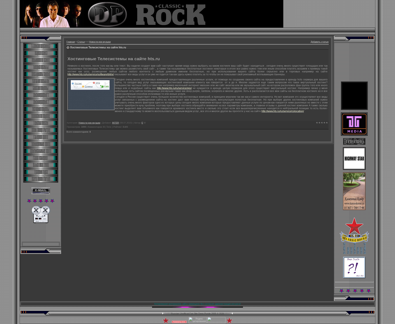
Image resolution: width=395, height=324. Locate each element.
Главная (70, 41)
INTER (115, 123)
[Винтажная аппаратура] (41, 222)
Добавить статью (320, 41)
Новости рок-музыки (100, 41)
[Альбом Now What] (354, 277)
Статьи (81, 41)
